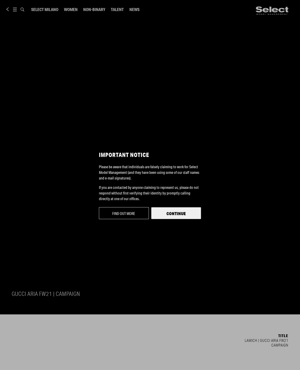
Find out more (123, 213)
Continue (176, 213)
